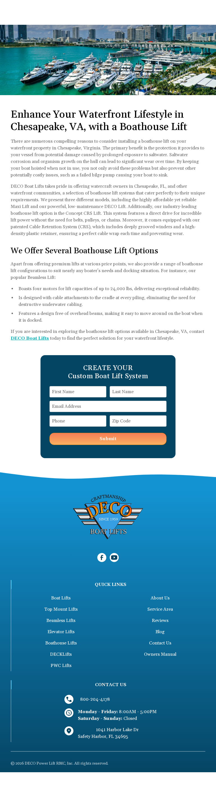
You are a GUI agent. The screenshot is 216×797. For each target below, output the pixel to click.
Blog (160, 632)
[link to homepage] (108, 516)
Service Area (160, 609)
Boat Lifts (61, 598)
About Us (160, 598)
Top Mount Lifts (61, 609)
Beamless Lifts (60, 620)
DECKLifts (61, 654)
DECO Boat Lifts (30, 338)
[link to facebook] (101, 557)
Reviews (160, 620)
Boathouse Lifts (61, 643)
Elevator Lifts (61, 632)
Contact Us (160, 643)
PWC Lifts (61, 665)
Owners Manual (160, 654)
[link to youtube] (114, 557)
